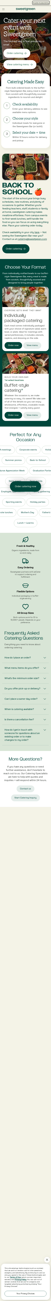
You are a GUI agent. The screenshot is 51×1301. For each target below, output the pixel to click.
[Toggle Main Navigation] (3, 9)
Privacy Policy (20, 1279)
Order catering (15, 53)
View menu (32, 345)
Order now (13, 345)
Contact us (25, 788)
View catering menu (18, 64)
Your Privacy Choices (25, 1293)
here (37, 232)
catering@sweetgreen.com (32, 239)
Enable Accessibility (41, 3)
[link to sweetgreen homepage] (25, 9)
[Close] (47, 1260)
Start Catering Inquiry (25, 797)
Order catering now (25, 486)
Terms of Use (15, 1277)
